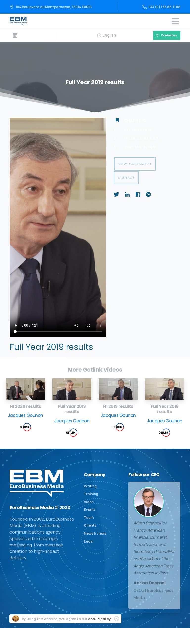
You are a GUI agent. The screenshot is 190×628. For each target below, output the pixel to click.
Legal (88, 541)
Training (91, 493)
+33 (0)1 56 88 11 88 (164, 6)
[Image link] (25, 389)
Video (89, 501)
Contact (126, 177)
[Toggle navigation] (175, 21)
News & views (95, 533)
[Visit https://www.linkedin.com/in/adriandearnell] (15, 35)
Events (89, 509)
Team (89, 517)
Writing (90, 486)
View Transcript (135, 163)
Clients (90, 525)
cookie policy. (100, 618)
